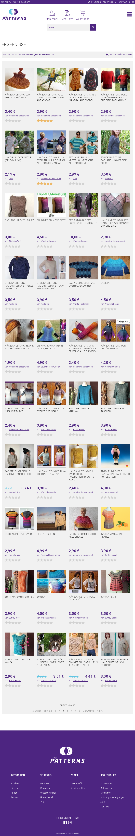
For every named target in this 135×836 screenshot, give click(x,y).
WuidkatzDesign (48, 241)
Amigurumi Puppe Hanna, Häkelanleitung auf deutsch (115, 474)
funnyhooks (14, 555)
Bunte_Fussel (79, 429)
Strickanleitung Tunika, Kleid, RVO (17, 410)
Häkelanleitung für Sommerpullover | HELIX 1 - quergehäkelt (83, 662)
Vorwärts (88, 711)
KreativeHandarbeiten (50, 555)
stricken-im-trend (48, 680)
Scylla (41, 596)
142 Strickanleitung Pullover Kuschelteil (18, 472)
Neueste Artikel (48, 792)
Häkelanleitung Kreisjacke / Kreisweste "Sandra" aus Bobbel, (82, 97)
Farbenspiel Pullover (18, 534)
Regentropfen (46, 534)
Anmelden (96, 2)
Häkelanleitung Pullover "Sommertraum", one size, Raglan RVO (114, 97)
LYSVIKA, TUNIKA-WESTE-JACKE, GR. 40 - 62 (50, 347)
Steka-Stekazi (111, 680)
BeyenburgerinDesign (50, 367)
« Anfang (36, 711)
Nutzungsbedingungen (112, 797)
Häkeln (14, 788)
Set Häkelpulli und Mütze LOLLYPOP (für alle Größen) (81, 160)
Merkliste (44, 783)
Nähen (14, 792)
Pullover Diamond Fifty (51, 220)
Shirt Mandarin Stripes (19, 596)
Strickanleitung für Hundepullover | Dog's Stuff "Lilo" (50, 662)
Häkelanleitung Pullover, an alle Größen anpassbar (50, 97)
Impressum (106, 783)
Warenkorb (45, 788)
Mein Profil (76, 783)
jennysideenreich (112, 492)
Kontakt (123, 2)
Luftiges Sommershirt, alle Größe (82, 535)
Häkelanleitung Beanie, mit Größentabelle (19, 347)
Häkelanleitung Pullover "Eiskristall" (50, 410)
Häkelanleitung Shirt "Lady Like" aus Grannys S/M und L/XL (115, 223)
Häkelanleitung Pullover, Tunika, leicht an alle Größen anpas (51, 160)
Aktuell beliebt (47, 797)
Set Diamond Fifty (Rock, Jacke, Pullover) (83, 221)
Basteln (15, 797)
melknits (109, 178)
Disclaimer (105, 792)
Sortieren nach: (12, 55)
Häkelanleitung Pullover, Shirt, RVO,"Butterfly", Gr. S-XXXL (82, 475)
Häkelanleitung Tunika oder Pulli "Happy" (51, 472)
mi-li (11, 178)
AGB (102, 802)
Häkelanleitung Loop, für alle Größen (18, 96)
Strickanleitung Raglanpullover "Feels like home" (19, 286)
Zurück (48, 711)
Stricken (15, 783)
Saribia (105, 283)
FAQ (42, 802)
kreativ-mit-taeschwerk (19, 116)
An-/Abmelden (78, 788)
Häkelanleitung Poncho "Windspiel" (114, 347)
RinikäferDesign (16, 241)
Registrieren (109, 2)
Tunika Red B (108, 596)
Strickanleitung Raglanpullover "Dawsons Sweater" (51, 286)
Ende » (100, 711)
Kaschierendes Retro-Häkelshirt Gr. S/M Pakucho (114, 662)
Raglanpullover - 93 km (19, 220)
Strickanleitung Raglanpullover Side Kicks (114, 160)
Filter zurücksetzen (121, 55)
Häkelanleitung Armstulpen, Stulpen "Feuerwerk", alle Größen (82, 348)
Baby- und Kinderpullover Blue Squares (82, 284)
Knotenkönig (15, 492)
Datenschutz (107, 788)
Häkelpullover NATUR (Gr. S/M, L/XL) (18, 159)
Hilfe (131, 2)
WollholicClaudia (112, 367)
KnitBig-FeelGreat (81, 304)
